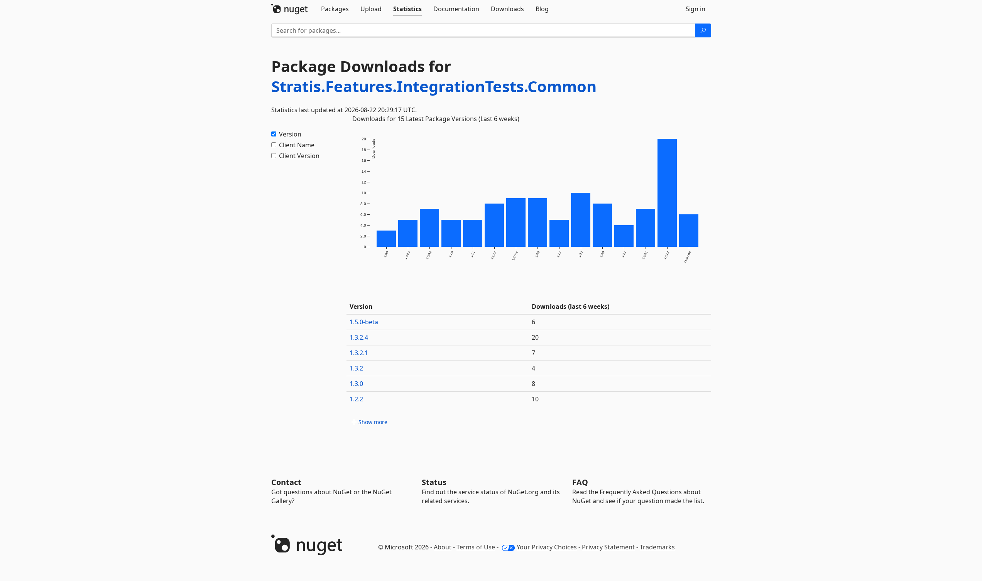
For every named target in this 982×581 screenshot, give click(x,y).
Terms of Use (475, 547)
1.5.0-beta (364, 322)
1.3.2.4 (359, 337)
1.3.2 (356, 368)
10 (535, 399)
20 (535, 337)
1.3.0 (356, 383)
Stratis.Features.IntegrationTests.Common (434, 86)
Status (434, 482)
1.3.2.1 (359, 353)
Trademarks (657, 547)
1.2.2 (356, 399)
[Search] (703, 30)
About (442, 547)
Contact (286, 482)
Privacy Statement (608, 547)
